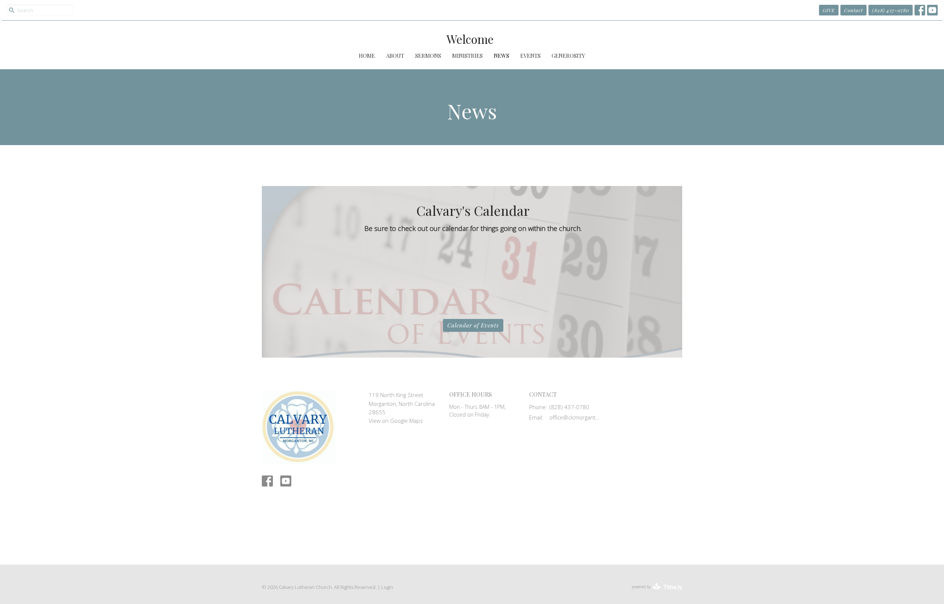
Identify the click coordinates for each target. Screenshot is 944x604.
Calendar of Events (473, 325)
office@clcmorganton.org (575, 417)
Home (367, 55)
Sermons (428, 55)
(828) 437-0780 (890, 10)
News (501, 55)
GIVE (829, 10)
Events (530, 55)
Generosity (568, 55)
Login (387, 587)
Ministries (467, 55)
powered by (653, 593)
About (395, 55)
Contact (853, 10)
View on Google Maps (396, 420)
